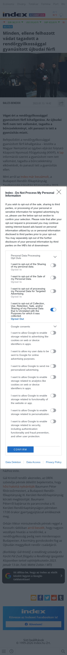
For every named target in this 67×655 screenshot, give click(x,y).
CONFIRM (20, 449)
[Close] (60, 193)
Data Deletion (13, 462)
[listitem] (33, 256)
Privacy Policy (53, 462)
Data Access (33, 462)
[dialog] (33, 327)
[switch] (53, 265)
